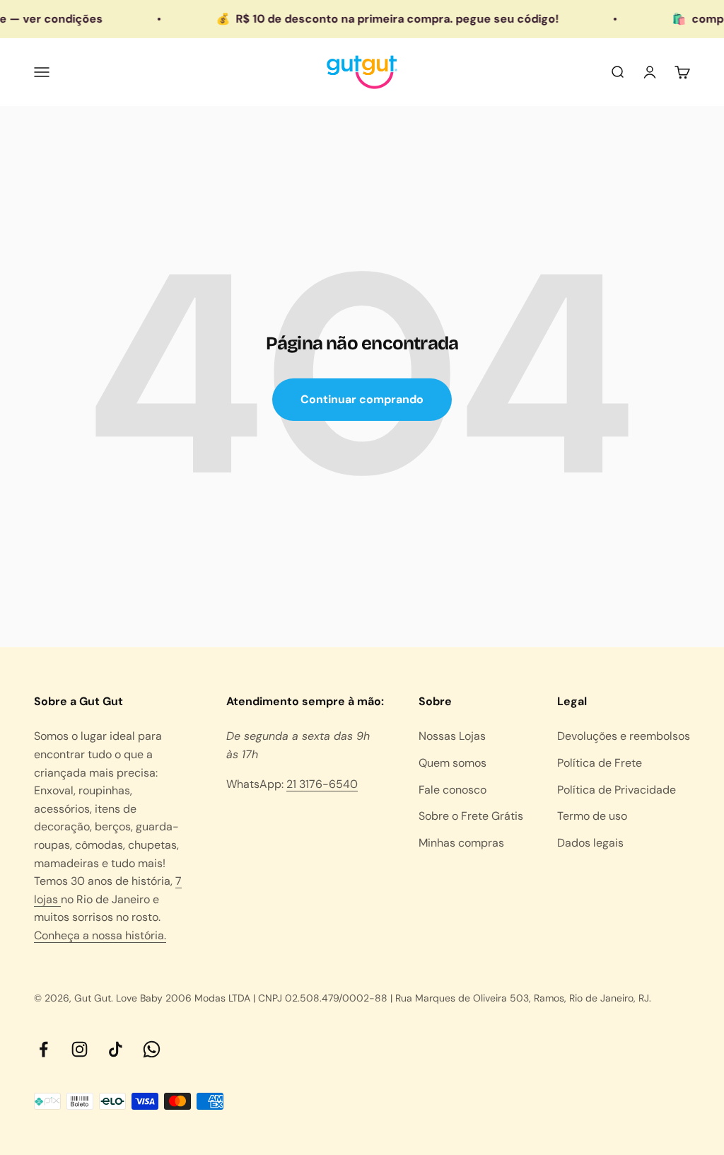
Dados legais (590, 842)
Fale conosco (452, 789)
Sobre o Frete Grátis (471, 815)
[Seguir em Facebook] (43, 1049)
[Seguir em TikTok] (115, 1049)
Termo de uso (592, 815)
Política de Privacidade (616, 789)
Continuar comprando (362, 399)
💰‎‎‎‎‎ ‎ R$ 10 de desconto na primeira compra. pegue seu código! (374, 18)
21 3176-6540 (322, 784)
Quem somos (452, 762)
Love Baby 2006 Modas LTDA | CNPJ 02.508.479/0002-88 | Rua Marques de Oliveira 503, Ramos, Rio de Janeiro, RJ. (383, 998)
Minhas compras (461, 842)
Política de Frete (599, 762)
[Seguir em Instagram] (79, 1049)
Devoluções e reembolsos (623, 736)
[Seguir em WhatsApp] (151, 1049)
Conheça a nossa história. (100, 935)
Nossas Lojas (452, 736)
